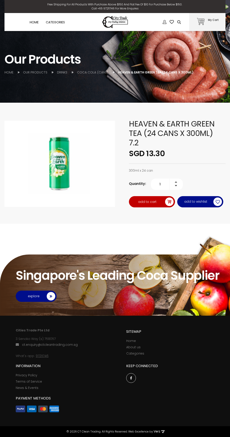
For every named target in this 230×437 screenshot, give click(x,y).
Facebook (131, 378)
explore (34, 296)
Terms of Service (29, 381)
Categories (135, 353)
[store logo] (115, 22)
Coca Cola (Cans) (93, 72)
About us (133, 347)
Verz (157, 431)
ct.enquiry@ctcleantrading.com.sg (50, 344)
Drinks (62, 72)
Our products (35, 72)
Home (9, 72)
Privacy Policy (26, 375)
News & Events (27, 388)
